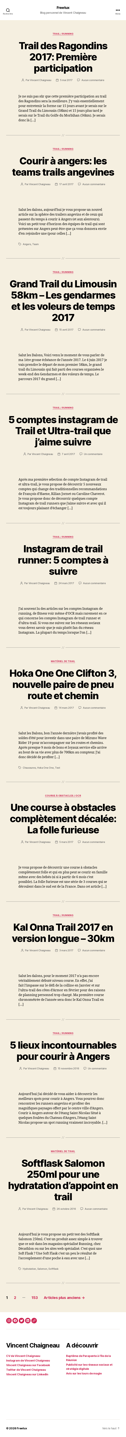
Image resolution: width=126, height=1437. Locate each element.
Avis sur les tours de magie (84, 1373)
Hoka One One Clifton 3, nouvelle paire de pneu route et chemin (63, 684)
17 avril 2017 (66, 184)
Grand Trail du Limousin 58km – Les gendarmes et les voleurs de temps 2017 (63, 300)
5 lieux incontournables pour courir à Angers (63, 1050)
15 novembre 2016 (68, 1068)
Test (57, 767)
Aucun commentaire (92, 80)
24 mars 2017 (66, 583)
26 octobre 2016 (66, 1208)
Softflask (53, 1268)
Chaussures (29, 767)
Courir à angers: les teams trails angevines (63, 166)
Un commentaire (93, 454)
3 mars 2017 (66, 950)
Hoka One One (45, 767)
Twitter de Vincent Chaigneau (26, 1369)
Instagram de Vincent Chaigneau (28, 1360)
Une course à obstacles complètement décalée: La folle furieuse (63, 818)
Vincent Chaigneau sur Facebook (28, 1365)
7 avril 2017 (68, 454)
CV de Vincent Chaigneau (23, 1356)
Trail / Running (63, 33)
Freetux (63, 8)
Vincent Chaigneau (40, 80)
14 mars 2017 (66, 707)
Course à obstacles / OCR (63, 795)
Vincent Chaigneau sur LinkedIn (27, 1374)
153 (35, 1297)
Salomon (42, 1268)
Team (35, 244)
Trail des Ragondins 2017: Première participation (63, 57)
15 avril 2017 (66, 329)
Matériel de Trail (63, 661)
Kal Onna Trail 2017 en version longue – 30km (63, 932)
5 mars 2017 (66, 842)
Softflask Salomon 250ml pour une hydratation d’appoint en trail (63, 1180)
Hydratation (29, 1268)
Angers (27, 244)
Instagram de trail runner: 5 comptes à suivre (63, 560)
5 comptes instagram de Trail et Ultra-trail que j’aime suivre (63, 431)
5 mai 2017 (66, 80)
